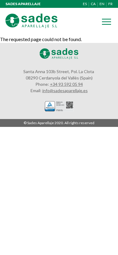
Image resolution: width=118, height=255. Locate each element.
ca (93, 4)
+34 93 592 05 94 (66, 84)
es (85, 4)
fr (110, 4)
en (102, 4)
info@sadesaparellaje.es (65, 90)
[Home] (31, 26)
